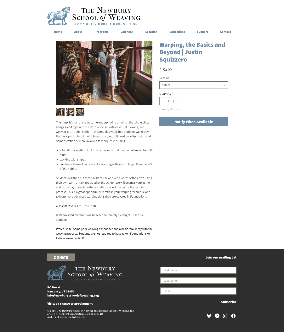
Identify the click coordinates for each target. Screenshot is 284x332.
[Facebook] (233, 316)
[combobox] (193, 85)
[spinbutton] (168, 101)
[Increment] (174, 101)
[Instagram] (225, 316)
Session (165, 78)
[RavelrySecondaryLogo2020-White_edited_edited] (217, 316)
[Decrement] (162, 101)
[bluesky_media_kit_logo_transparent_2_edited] (209, 316)
